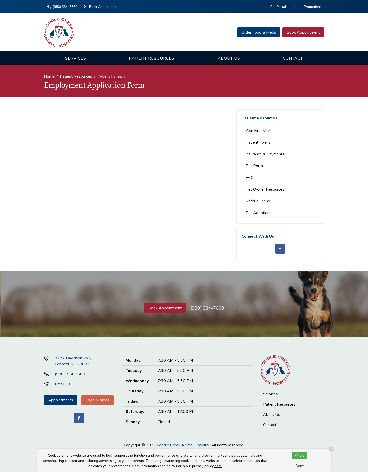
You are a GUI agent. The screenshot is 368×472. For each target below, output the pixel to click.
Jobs (295, 6)
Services (75, 58)
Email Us (62, 384)
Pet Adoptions (258, 213)
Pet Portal (278, 6)
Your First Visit (258, 130)
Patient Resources (151, 58)
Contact (293, 58)
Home (49, 76)
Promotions (313, 6)
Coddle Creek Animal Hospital (183, 445)
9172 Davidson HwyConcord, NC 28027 (73, 361)
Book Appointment (303, 32)
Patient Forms (109, 76)
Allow (299, 455)
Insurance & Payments (265, 154)
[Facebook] (280, 249)
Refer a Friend (258, 201)
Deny (300, 465)
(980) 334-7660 (207, 308)
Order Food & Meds (258, 32)
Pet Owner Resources (265, 189)
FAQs (251, 177)
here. (219, 466)
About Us (229, 58)
